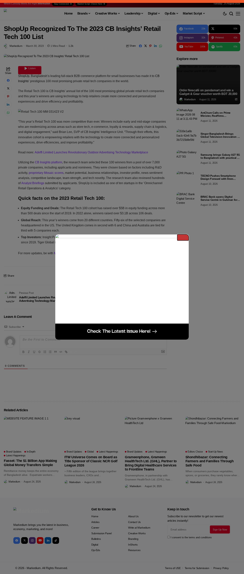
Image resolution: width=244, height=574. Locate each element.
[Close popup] (183, 237)
